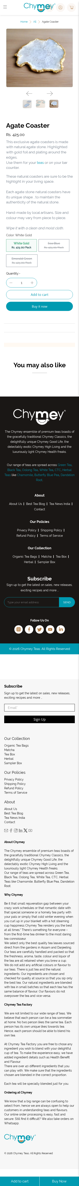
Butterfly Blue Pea (46, 475)
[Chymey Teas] (39, 7)
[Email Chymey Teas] (6, 831)
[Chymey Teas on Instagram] (16, 831)
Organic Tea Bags (25, 556)
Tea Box (61, 556)
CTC (58, 470)
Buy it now (39, 306)
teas (40, 162)
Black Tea (14, 470)
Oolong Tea (30, 470)
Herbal (28, 562)
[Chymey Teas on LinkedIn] (21, 831)
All (34, 22)
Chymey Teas (21, 1153)
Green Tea (65, 465)
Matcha (46, 556)
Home (24, 22)
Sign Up (39, 719)
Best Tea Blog (35, 504)
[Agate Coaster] (39, 57)
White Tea (46, 470)
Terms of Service (51, 535)
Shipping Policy (51, 530)
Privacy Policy (26, 530)
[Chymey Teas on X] (25, 831)
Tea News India (59, 504)
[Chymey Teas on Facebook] (11, 831)
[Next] (50, 93)
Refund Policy (26, 535)
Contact (39, 509)
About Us (15, 504)
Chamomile (25, 475)
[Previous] (29, 93)
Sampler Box (46, 562)
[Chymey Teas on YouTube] (30, 831)
